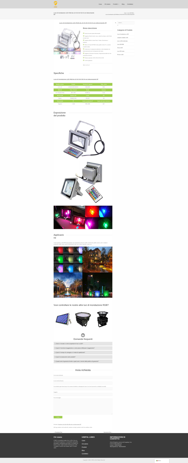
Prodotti (84, 447)
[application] (118, 4)
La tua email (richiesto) (58, 380)
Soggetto (55, 392)
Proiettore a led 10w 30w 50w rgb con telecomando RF (69, 424)
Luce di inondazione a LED (123, 34)
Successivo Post (108, 432)
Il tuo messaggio (57, 397)
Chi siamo (85, 444)
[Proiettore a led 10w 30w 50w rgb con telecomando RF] (67, 40)
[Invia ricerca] (115, 22)
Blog (83, 450)
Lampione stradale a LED (122, 37)
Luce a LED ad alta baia (122, 41)
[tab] (83, 344)
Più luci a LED (120, 54)
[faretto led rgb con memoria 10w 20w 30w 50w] (67, 57)
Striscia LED (120, 47)
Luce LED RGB (120, 44)
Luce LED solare (120, 51)
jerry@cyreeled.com (117, 443)
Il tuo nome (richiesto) (58, 375)
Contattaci (85, 453)
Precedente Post (58, 432)
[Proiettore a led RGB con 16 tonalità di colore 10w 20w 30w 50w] (72, 57)
